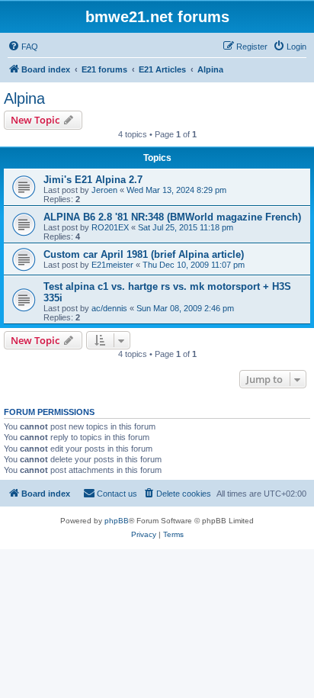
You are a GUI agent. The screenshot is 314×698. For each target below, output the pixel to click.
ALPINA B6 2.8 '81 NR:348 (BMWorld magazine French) (172, 217)
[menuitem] (23, 46)
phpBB (116, 520)
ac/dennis (109, 308)
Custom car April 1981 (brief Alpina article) (143, 254)
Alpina (24, 98)
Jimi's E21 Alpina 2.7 (93, 179)
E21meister (112, 264)
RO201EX (110, 227)
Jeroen (104, 190)
